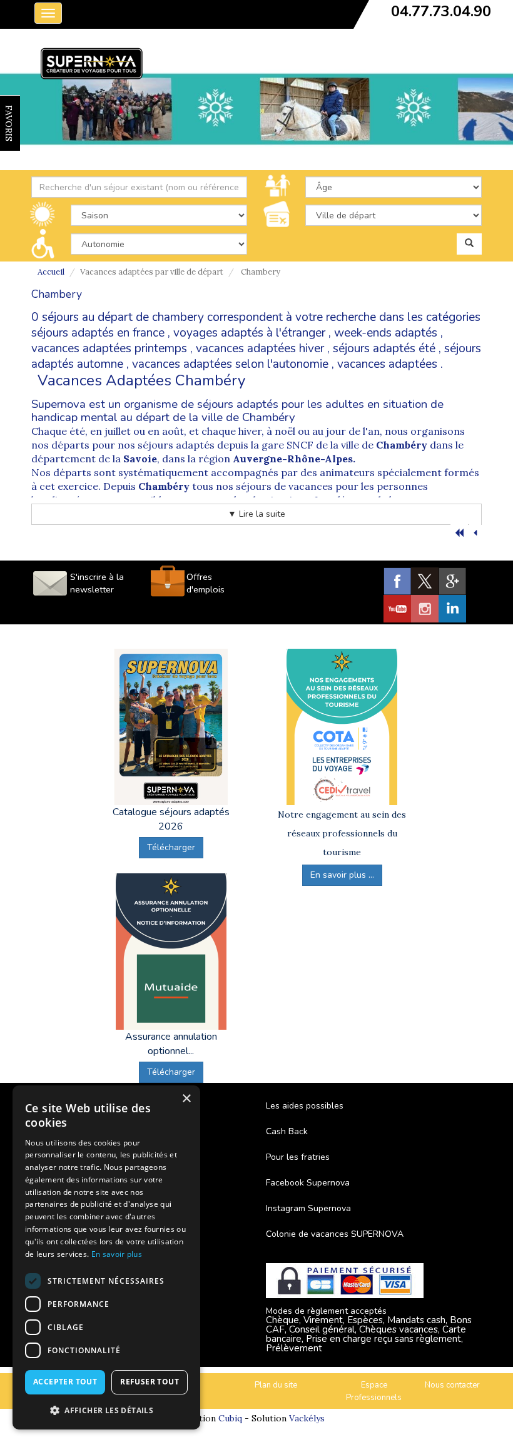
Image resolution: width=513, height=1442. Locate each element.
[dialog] (106, 1257)
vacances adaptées (387, 364)
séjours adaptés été (384, 348)
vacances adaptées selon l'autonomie (230, 364)
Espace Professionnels (374, 1391)
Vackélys (307, 1418)
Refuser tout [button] (149, 1381)
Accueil (51, 272)
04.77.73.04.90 (441, 11)
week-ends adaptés (385, 333)
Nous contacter (452, 1385)
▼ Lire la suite (256, 514)
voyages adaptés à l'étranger (249, 333)
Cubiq (230, 1418)
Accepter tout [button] (65, 1381)
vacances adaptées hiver (260, 348)
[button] (106, 1410)
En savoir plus (116, 1254)
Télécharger (171, 847)
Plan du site (276, 1385)
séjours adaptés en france (98, 333)
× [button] (186, 1099)
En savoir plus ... (342, 875)
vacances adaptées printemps (109, 348)
